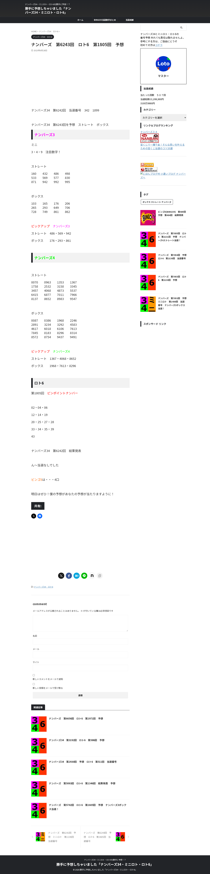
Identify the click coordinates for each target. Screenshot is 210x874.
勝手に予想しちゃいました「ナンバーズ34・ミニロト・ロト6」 (48, 10)
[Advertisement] (80, 74)
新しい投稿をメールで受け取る (48, 687)
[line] (84, 576)
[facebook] (69, 576)
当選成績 (130, 19)
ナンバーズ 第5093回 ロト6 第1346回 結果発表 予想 (82, 783)
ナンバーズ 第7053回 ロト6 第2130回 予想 (172, 278)
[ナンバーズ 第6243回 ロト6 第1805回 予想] (76, 576)
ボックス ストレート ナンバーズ (157, 202)
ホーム (80, 19)
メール (36, 648)
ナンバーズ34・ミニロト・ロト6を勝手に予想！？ (105, 859)
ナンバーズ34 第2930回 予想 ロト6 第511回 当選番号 (83, 761)
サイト (36, 662)
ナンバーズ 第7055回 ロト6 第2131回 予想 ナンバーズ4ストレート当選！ (172, 237)
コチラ (158, 45)
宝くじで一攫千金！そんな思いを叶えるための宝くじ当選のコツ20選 (162, 146)
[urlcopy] (100, 576)
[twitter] (61, 576)
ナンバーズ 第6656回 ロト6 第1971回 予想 (76, 718)
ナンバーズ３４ (148, 132)
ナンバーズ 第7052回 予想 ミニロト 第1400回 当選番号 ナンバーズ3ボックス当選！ (173, 303)
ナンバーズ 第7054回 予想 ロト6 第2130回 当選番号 (173, 256)
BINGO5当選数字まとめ (105, 19)
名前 (35, 635)
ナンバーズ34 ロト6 (43, 586)
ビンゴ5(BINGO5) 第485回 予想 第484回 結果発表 (173, 213)
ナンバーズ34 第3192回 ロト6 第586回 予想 (76, 740)
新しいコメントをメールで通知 (48, 679)
